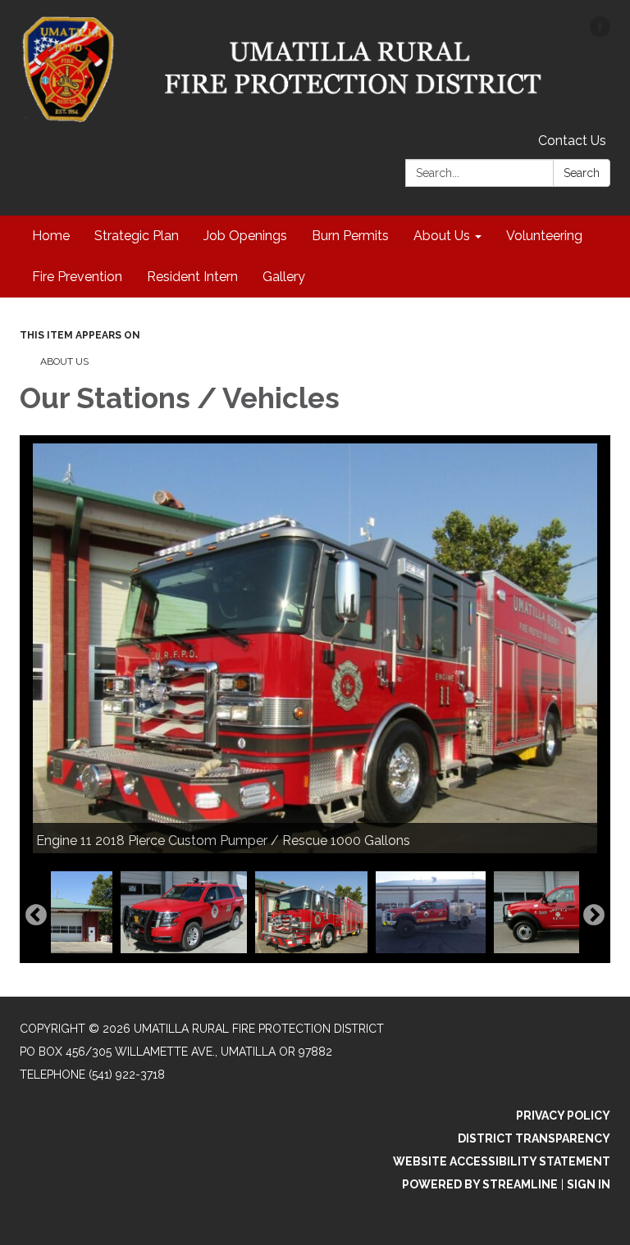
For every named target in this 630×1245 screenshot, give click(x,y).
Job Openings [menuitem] (245, 235)
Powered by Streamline (480, 1184)
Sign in (588, 1184)
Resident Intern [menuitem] (192, 276)
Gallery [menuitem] (283, 276)
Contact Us (572, 140)
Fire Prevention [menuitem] (77, 276)
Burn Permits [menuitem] (350, 235)
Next (594, 915)
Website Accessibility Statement (501, 1161)
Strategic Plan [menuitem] (136, 235)
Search (582, 172)
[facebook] (600, 32)
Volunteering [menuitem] (544, 235)
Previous (36, 915)
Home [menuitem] (51, 235)
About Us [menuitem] (441, 235)
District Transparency (534, 1138)
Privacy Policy (563, 1115)
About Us (64, 361)
